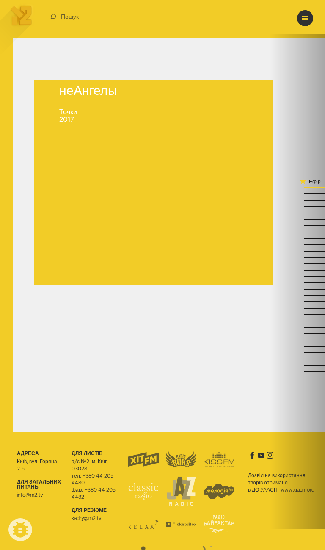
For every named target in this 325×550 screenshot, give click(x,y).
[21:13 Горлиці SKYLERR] (297, 301)
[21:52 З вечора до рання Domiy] (297, 232)
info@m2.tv (30, 494)
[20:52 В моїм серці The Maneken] (297, 340)
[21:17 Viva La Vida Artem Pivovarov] (297, 295)
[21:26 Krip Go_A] (297, 276)
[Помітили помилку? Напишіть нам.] (20, 530)
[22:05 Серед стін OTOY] (297, 200)
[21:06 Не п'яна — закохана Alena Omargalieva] (297, 308)
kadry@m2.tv (87, 518)
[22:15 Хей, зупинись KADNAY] (297, 187)
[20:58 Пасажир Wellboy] (297, 327)
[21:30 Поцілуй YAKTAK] (297, 270)
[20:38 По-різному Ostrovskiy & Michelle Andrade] (297, 359)
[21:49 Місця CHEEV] (297, 238)
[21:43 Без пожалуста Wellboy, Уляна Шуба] (297, 251)
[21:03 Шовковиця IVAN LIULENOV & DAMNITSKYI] (297, 314)
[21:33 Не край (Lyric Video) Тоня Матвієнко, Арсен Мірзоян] (297, 263)
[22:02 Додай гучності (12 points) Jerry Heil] (297, 206)
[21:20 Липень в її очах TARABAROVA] (297, 289)
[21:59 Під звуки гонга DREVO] (297, 213)
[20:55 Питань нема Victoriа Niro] (297, 333)
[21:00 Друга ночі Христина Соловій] (297, 321)
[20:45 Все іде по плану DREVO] (297, 352)
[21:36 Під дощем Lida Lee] (297, 257)
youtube (261, 455)
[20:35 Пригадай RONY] (297, 365)
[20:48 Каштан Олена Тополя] (297, 346)
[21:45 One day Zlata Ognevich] (297, 244)
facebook (252, 455)
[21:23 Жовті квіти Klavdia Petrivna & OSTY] (297, 282)
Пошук (70, 17)
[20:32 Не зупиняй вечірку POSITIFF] (297, 371)
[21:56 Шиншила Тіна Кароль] (297, 219)
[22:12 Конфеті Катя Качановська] (297, 194)
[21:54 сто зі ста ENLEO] (297, 225)
